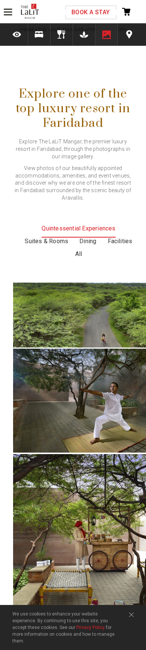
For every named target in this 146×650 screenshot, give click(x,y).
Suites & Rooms (46, 241)
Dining (87, 241)
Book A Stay (91, 12)
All (78, 253)
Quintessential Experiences (78, 228)
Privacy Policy (90, 627)
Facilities (120, 241)
